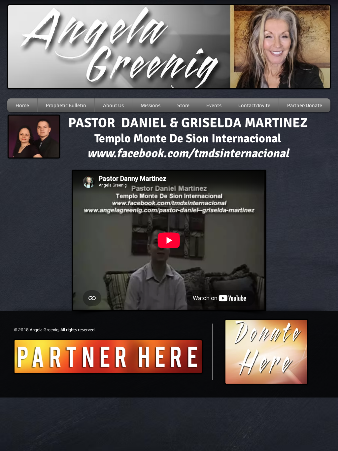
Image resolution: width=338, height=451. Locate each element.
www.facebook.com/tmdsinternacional (188, 153)
